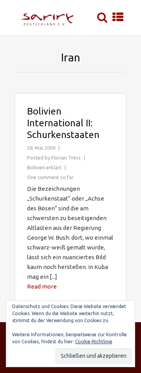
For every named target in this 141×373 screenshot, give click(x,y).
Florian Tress (66, 157)
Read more (42, 286)
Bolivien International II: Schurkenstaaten (63, 123)
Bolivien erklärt (44, 167)
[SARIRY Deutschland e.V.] (49, 17)
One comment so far (50, 177)
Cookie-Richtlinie (93, 341)
